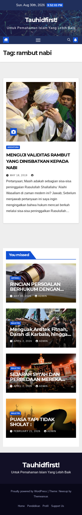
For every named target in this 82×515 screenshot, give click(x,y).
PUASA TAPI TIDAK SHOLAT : (32, 422)
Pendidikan (33, 505)
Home (21, 505)
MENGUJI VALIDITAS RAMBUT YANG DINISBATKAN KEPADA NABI (38, 161)
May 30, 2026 (23, 296)
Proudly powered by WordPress (29, 491)
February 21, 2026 (27, 431)
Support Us (57, 505)
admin (42, 296)
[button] (68, 39)
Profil (46, 505)
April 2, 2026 (23, 341)
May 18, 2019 (19, 175)
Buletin (15, 323)
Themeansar (41, 496)
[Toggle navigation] (38, 40)
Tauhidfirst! (41, 20)
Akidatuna (13, 147)
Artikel (15, 278)
